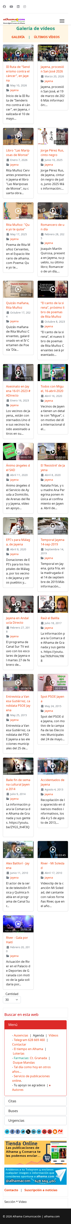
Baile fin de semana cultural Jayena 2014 (18, 784)
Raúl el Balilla (50, 618)
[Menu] (62, 21)
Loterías (18, 1053)
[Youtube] (11, 7)
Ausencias (21, 1035)
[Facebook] (4, 7)
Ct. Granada (38, 1058)
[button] (35, 1024)
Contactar (19, 1044)
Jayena (14, 90)
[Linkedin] (18, 7)
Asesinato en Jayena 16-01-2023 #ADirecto (18, 390)
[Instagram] (24, 7)
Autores (17, 1090)
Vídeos (53, 1035)
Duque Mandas (24, 1062)
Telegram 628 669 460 (29, 1040)
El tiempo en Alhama (28, 1049)
